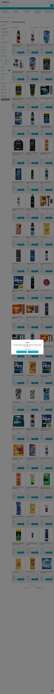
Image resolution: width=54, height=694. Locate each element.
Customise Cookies (27, 348)
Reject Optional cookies (21, 351)
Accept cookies (33, 351)
